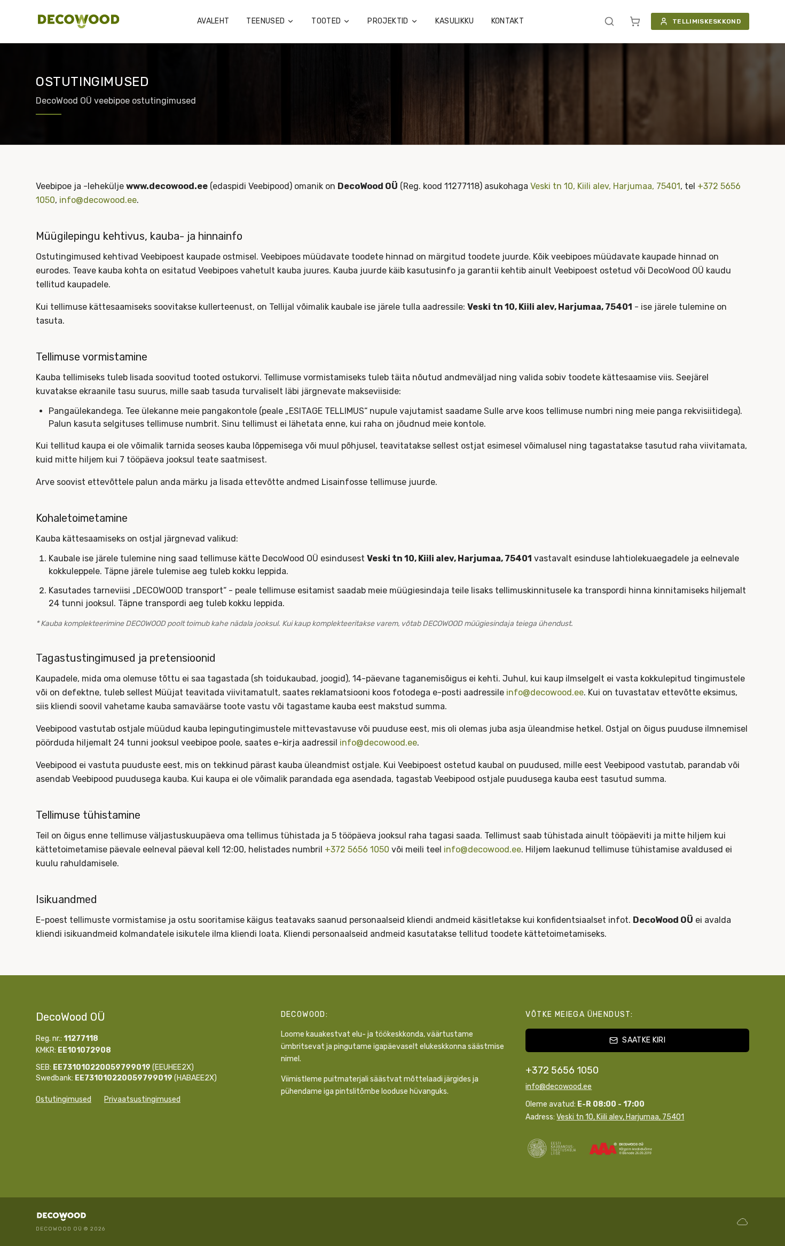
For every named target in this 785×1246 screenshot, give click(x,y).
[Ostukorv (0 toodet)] (635, 21)
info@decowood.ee (98, 200)
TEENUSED (265, 21)
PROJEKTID (387, 21)
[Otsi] (609, 21)
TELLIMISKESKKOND (706, 21)
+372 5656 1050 (357, 849)
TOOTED (326, 21)
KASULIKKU (454, 21)
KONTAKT (507, 21)
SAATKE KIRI (643, 1040)
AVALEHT (213, 21)
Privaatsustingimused (142, 1099)
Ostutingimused (63, 1099)
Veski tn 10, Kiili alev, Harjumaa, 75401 (605, 186)
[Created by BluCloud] (742, 1222)
